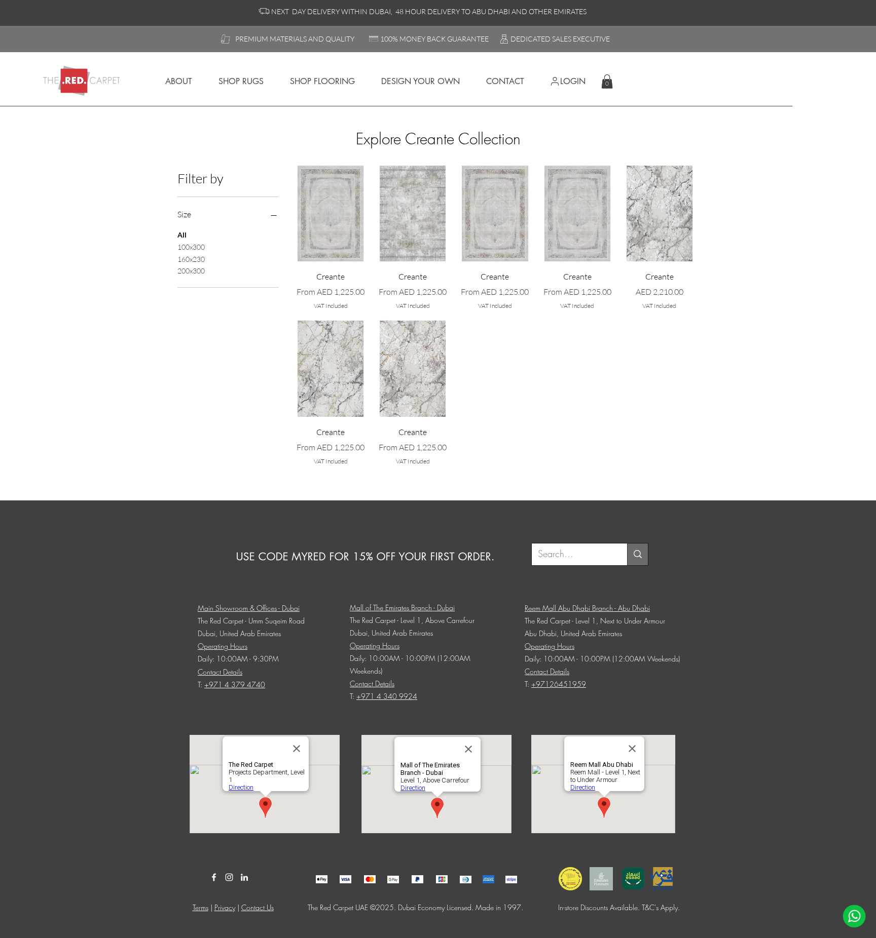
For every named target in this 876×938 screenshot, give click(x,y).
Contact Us (257, 907)
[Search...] (637, 554)
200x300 (191, 270)
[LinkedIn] (244, 877)
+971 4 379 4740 (234, 684)
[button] (607, 81)
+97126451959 (558, 684)
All (182, 234)
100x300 (191, 247)
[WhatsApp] (854, 916)
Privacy (224, 907)
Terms (200, 907)
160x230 (191, 259)
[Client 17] (321, 879)
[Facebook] (214, 877)
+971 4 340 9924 (386, 696)
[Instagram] (229, 877)
